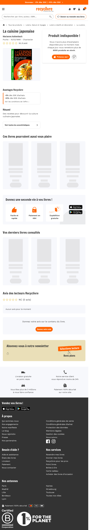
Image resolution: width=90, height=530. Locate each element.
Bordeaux (6, 496)
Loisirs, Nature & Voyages (36, 25)
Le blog (5, 431)
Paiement (6, 464)
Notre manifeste (9, 427)
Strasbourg (51, 489)
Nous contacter (9, 468)
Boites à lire (51, 468)
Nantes (49, 486)
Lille (4, 492)
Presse (5, 437)
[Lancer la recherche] (50, 17)
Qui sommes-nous (10, 421)
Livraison (6, 461)
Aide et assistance (10, 454)
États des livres (9, 458)
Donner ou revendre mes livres (72, 16)
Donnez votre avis (44, 329)
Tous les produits (15, 25)
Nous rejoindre (8, 434)
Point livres (51, 464)
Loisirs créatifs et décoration (61, 25)
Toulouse (50, 492)
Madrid (5, 489)
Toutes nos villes (53, 496)
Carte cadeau (52, 471)
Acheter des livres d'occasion (59, 474)
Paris (4, 486)
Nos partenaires (9, 440)
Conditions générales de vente (60, 421)
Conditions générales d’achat (59, 424)
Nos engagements (10, 424)
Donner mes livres (54, 458)
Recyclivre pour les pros (57, 461)
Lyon (4, 499)
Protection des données (57, 427)
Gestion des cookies (55, 434)
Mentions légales (53, 431)
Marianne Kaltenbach (12, 36)
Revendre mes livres (55, 454)
